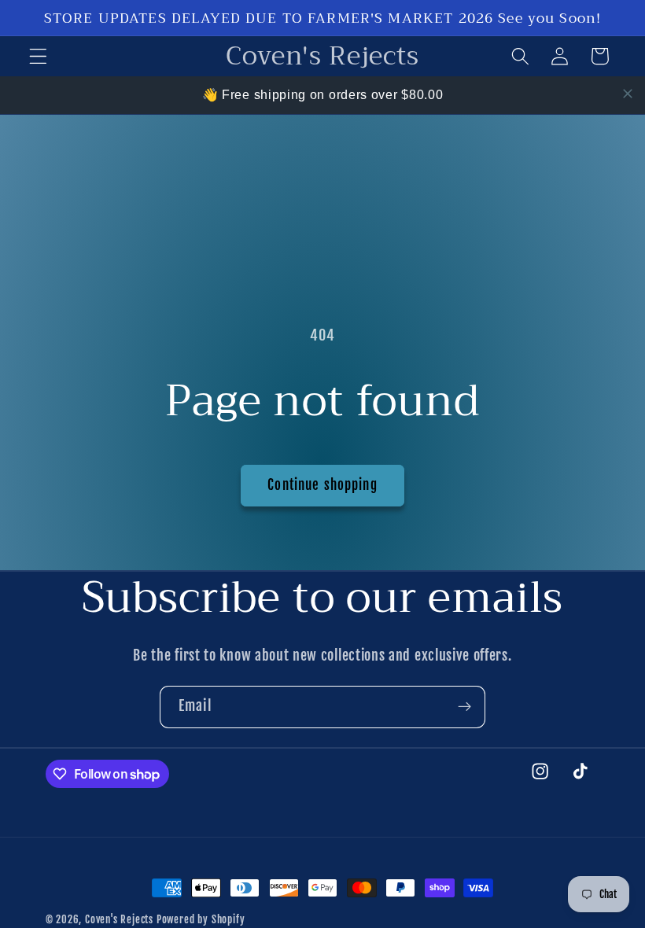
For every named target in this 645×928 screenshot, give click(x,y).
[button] (38, 56)
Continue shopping (322, 485)
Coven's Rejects (119, 919)
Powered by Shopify (201, 919)
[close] (628, 93)
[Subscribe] (464, 707)
